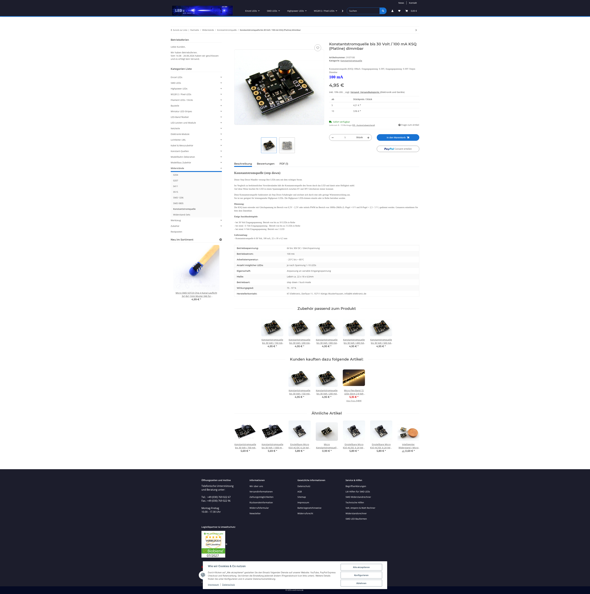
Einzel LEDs (176, 77)
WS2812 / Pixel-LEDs (181, 94)
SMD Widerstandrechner (358, 496)
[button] (392, 11)
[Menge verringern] (332, 137)
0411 (175, 186)
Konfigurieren (361, 575)
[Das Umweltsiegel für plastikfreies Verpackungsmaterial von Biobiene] (214, 544)
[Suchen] (383, 11)
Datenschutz (228, 584)
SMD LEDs (176, 82)
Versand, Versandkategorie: (365, 92)
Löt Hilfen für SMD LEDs (358, 491)
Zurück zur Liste (180, 30)
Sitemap (301, 496)
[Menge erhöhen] (368, 137)
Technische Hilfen (355, 502)
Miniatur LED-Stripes (181, 111)
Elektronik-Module (180, 134)
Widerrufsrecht (305, 513)
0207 (175, 180)
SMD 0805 (178, 203)
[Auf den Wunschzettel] (317, 47)
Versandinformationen (261, 491)
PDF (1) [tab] (283, 163)
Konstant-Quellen (180, 151)
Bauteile (175, 105)
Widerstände (177, 168)
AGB (299, 491)
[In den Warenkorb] (236, 40)
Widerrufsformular (259, 507)
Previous (239, 438)
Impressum (213, 584)
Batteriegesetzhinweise (309, 507)
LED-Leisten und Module (183, 122)
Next (414, 438)
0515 (175, 191)
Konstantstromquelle (351, 60)
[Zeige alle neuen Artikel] (220, 239)
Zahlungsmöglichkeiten (261, 496)
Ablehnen (361, 583)
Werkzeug (176, 220)
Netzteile (175, 128)
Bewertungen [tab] (266, 163)
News (401, 2)
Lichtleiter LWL (178, 139)
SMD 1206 (178, 197)
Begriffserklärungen (356, 486)
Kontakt (413, 2)
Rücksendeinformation (261, 502)
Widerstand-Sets (181, 214)
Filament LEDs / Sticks (182, 100)
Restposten (176, 231)
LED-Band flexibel (180, 117)
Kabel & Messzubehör (182, 145)
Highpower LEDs (179, 88)
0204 (175, 174)
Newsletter (255, 513)
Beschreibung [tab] (243, 163)
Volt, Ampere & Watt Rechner (360, 507)
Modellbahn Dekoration (183, 156)
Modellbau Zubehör (181, 162)
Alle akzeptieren (361, 567)
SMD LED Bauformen (356, 518)
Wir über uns (256, 486)
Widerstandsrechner (356, 513)
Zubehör (175, 226)
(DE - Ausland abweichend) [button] (363, 125)
